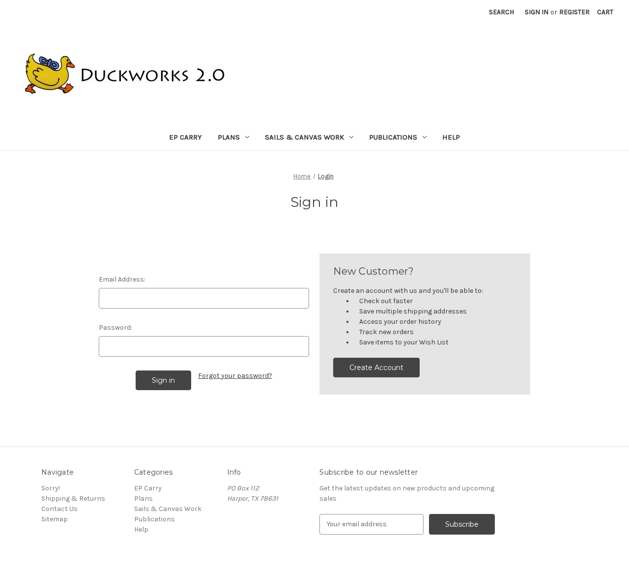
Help (451, 137)
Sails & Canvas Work (304, 137)
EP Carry (185, 137)
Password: (115, 327)
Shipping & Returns (73, 498)
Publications (393, 137)
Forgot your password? (235, 375)
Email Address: (122, 279)
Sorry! (50, 488)
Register (574, 12)
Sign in (536, 12)
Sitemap (54, 519)
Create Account (376, 367)
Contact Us (59, 509)
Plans (229, 137)
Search (501, 12)
